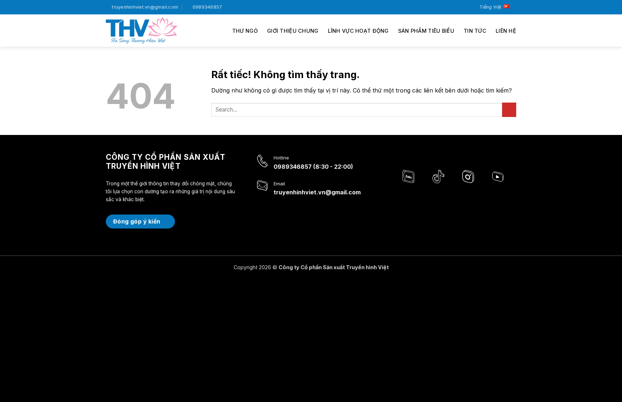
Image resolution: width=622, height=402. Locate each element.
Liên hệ (506, 31)
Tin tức (475, 31)
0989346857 (293, 166)
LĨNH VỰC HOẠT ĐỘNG (358, 31)
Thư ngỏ (245, 31)
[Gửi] (509, 110)
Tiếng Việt (490, 7)
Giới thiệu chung (293, 31)
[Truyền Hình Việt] (142, 30)
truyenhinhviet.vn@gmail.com (317, 192)
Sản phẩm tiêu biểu (426, 31)
